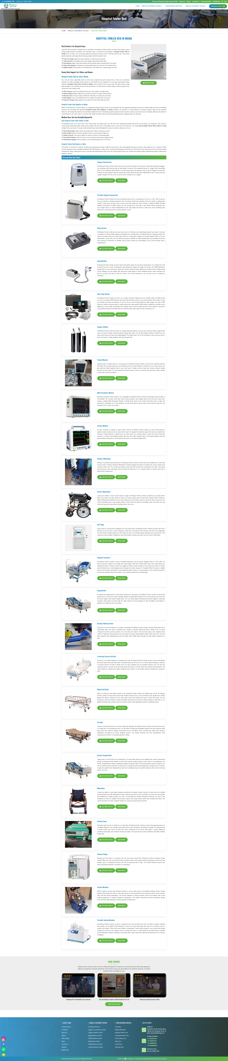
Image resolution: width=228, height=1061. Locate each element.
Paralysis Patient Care (121, 1032)
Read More (121, 180)
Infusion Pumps (102, 854)
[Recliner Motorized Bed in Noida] (78, 637)
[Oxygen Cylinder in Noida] (78, 340)
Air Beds (100, 722)
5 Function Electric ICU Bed (106, 656)
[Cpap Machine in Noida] (78, 274)
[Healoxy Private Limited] (10, 6)
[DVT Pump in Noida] (78, 538)
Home (137, 6)
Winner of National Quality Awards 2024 (165, 1)
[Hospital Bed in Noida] (78, 604)
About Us (182, 1)
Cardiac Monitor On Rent (95, 1047)
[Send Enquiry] (3, 1055)
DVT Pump (100, 525)
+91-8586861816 (151, 1043)
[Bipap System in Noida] (78, 241)
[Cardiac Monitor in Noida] (78, 439)
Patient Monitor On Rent (95, 1044)
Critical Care (118, 1044)
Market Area (65, 1050)
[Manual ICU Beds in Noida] (78, 702)
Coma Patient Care (120, 1038)
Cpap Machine (102, 261)
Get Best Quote (107, 180)
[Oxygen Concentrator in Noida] (78, 175)
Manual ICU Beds (103, 689)
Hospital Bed (101, 590)
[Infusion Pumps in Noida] (78, 867)
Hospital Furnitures (103, 558)
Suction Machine (102, 887)
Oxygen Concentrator (104, 162)
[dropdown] (162, 6)
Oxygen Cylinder (102, 327)
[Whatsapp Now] (3, 1049)
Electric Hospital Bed (104, 755)
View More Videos (114, 1004)
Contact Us (195, 1)
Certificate (216, 1)
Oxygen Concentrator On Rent (97, 1029)
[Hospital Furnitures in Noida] (78, 571)
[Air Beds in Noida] (78, 735)
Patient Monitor (102, 360)
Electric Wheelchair (103, 492)
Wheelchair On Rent (94, 1041)
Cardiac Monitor (102, 426)
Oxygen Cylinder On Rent (95, 1032)
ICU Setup (118, 1027)
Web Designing (139, 1059)
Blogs (188, 1)
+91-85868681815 (152, 1045)
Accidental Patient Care (122, 1035)
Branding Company (160, 1059)
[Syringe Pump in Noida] (78, 834)
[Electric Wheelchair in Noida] (78, 505)
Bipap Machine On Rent (95, 1035)
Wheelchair (101, 788)
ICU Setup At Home (94, 1027)
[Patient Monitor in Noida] (78, 373)
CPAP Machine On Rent (95, 1038)
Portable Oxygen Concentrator (107, 195)
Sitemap (64, 1047)
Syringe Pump (101, 821)
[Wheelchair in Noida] (78, 801)
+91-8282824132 (152, 1041)
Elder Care (118, 1041)
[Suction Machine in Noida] (78, 900)
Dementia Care (119, 1047)
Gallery (64, 1035)
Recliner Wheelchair (104, 459)
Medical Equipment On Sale (195, 6)
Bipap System (101, 228)
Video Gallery (65, 1038)
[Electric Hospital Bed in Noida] (78, 768)
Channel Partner (206, 1)
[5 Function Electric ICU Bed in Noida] (78, 669)
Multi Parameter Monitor (105, 393)
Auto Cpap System (103, 294)
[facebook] (3, 1044)
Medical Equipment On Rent (151, 6)
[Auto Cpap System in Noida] (78, 307)
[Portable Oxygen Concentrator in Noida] (78, 208)
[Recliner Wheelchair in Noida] (78, 472)
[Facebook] (222, 1)
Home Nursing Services (173, 6)
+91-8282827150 (8, 1)
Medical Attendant (120, 1029)
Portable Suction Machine (106, 920)
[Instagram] (225, 1)
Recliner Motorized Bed (105, 623)
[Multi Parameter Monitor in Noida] (78, 406)
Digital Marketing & (149, 1059)
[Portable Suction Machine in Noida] (78, 933)
